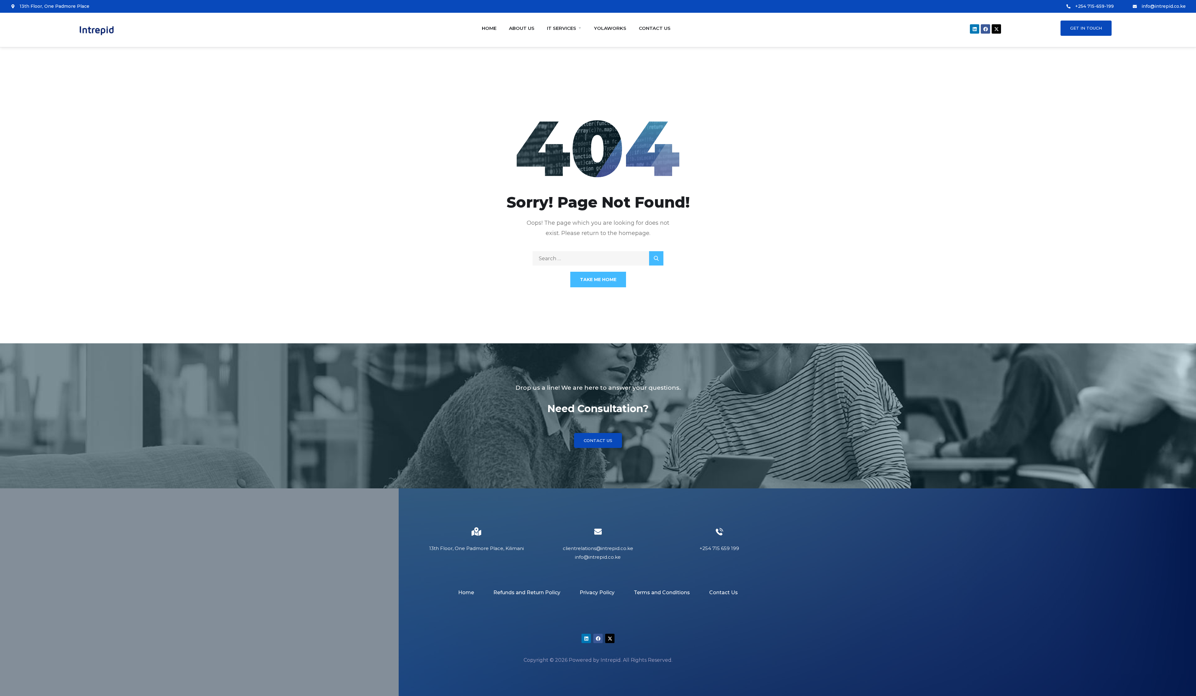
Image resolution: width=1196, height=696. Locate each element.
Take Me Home (598, 279)
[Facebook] (985, 29)
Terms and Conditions (662, 592)
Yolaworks (610, 28)
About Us (521, 28)
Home (489, 28)
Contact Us (655, 28)
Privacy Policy (597, 592)
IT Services (561, 28)
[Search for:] (598, 258)
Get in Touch (1086, 28)
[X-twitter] (996, 29)
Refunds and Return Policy (526, 592)
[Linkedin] (974, 29)
